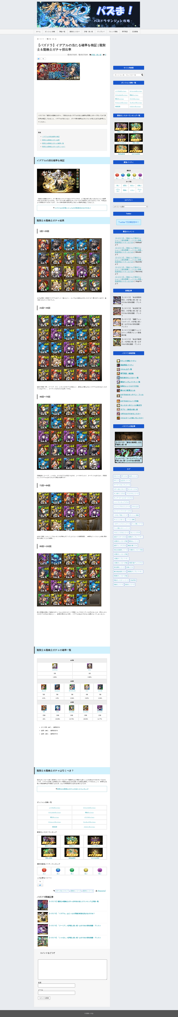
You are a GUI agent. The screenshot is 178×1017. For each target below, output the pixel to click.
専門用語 (125, 31)
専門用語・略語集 (127, 373)
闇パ (99, 873)
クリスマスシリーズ (132, 493)
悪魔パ (125, 190)
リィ (87, 690)
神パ (118, 185)
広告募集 (135, 31)
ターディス (72, 690)
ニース (100, 690)
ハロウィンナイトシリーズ (122, 524)
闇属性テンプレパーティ (135, 571)
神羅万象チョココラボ (136, 563)
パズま (91, 1013)
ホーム (38, 31)
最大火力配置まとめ (127, 390)
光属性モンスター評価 (120, 541)
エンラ (44, 690)
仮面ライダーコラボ (120, 537)
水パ (58, 873)
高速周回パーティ (127, 365)
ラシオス (85, 711)
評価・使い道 (88, 31)
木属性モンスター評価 (136, 550)
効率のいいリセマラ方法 (129, 386)
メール (40, 990)
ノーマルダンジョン (54, 807)
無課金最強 (72, 858)
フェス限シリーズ (137, 524)
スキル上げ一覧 (126, 369)
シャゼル (71, 711)
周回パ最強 (48, 858)
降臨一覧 (62, 31)
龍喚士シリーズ (76, 891)
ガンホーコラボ (132, 489)
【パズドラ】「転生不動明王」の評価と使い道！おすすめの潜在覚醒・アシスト (131, 341)
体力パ (132, 185)
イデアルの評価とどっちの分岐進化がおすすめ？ (73, 208)
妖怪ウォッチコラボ (120, 545)
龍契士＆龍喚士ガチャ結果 (51, 140)
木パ (72, 873)
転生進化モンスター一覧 (129, 378)
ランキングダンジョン (89, 822)
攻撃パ (125, 185)
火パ (44, 873)
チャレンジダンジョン (54, 822)
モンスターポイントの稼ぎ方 (131, 405)
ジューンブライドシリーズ (122, 506)
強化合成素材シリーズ (120, 550)
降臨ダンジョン (89, 812)
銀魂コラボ (129, 567)
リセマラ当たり (95, 846)
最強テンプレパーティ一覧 (130, 382)
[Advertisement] (72, 97)
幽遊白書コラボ (132, 545)
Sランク (116, 480)
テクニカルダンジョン (54, 812)
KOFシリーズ (133, 476)
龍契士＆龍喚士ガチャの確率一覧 (53, 143)
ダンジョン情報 (134, 515)
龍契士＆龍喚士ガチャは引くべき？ (53, 146)
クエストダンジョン (89, 827)
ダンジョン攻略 (50, 31)
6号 (44, 711)
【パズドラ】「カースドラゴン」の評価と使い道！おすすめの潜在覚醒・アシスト (128, 461)
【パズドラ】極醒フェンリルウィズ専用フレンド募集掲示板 (131, 332)
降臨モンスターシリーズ (121, 580)
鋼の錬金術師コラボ (120, 571)
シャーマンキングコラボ (121, 502)
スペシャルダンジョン (89, 807)
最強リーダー (49, 846)
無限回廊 (54, 827)
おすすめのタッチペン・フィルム (131, 396)
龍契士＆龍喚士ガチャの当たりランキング (72, 789)
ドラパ (132, 190)
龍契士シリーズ (88, 891)
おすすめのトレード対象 (129, 401)
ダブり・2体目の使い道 (129, 409)
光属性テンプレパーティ (135, 537)
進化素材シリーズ (119, 567)
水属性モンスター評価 (120, 554)
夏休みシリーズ (134, 541)
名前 (39, 982)
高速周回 (133, 580)
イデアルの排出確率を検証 (51, 136)
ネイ (89, 669)
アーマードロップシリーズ (122, 485)
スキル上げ (135, 506)
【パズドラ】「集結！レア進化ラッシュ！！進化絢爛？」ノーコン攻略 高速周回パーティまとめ (129, 240)
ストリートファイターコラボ (122, 511)
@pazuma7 (101, 891)
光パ (86, 873)
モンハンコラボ (135, 532)
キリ (57, 711)
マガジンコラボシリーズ (121, 532)
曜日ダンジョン (54, 817)
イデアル (54, 669)
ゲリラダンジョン (89, 817)
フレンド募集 (113, 31)
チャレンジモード (119, 519)
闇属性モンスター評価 (120, 576)
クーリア (99, 711)
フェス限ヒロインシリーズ (122, 528)
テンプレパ (100, 31)
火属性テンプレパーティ (121, 558)
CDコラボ (117, 476)
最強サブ (72, 846)
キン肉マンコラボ (119, 493)
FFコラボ (124, 476)
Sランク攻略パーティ (128, 361)
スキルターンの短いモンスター (131, 418)
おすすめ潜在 (95, 858)
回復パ (140, 185)
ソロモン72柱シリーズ (120, 515)
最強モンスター (75, 31)
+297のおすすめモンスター (130, 414)
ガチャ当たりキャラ (62, 891)
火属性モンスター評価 (120, 563)
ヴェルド (57, 690)
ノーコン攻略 (130, 519)
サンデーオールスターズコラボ (123, 498)
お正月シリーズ (125, 480)
